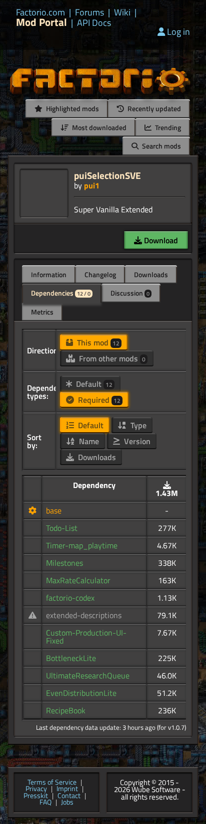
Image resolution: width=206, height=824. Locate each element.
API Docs (94, 22)
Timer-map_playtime (82, 545)
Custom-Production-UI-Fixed (86, 637)
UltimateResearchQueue (88, 675)
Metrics (42, 312)
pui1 (92, 185)
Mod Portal (41, 22)
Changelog (100, 274)
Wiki (122, 12)
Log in (178, 31)
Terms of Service (52, 782)
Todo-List (62, 528)
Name (88, 441)
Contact (69, 796)
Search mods (160, 146)
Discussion (130, 293)
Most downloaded (98, 127)
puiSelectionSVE (107, 175)
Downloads (151, 274)
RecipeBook (66, 710)
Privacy (36, 789)
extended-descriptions (84, 615)
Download (160, 240)
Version (136, 441)
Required (98, 400)
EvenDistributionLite (81, 693)
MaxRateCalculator (78, 580)
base (54, 510)
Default (93, 384)
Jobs (67, 802)
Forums (89, 12)
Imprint (67, 789)
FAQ (46, 802)
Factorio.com (40, 12)
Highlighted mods (71, 108)
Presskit (36, 796)
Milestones (64, 563)
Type (137, 425)
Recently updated (153, 108)
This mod (97, 342)
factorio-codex (70, 598)
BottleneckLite (71, 658)
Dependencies (60, 293)
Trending (167, 127)
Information (48, 274)
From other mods (111, 358)
